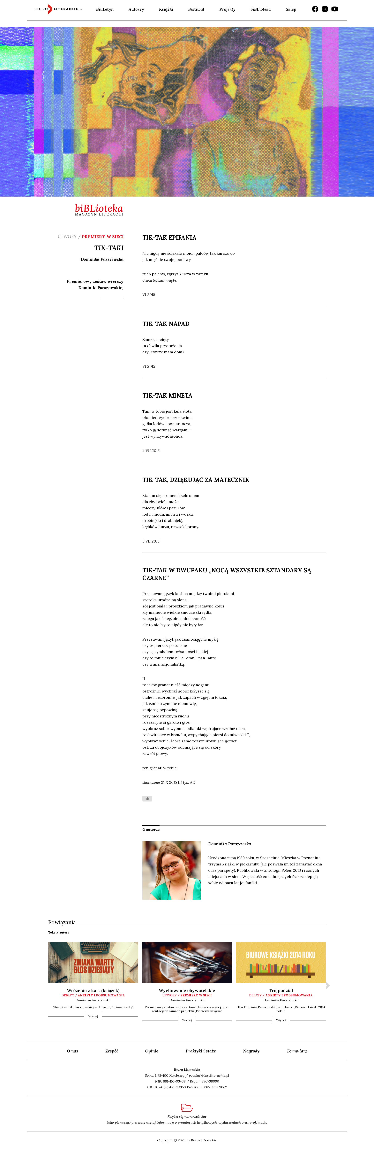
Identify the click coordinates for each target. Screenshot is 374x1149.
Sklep (291, 9)
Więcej (93, 1016)
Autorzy (136, 9)
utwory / (187, 995)
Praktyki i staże (201, 1051)
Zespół (111, 1051)
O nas (72, 1051)
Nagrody (251, 1051)
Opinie (151, 1051)
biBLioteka (261, 9)
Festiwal (196, 9)
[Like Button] (147, 798)
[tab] (58, 932)
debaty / (93, 995)
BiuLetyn (105, 9)
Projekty (227, 9)
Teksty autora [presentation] (58, 932)
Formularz (297, 1051)
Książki (166, 9)
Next (328, 985)
